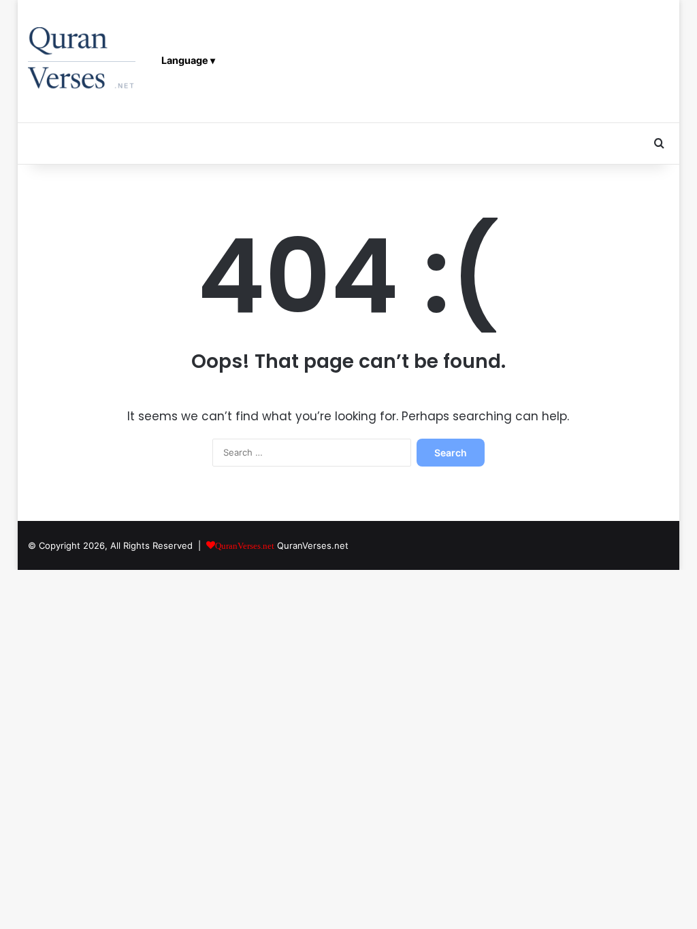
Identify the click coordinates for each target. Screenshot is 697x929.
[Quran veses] (82, 61)
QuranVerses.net (312, 545)
